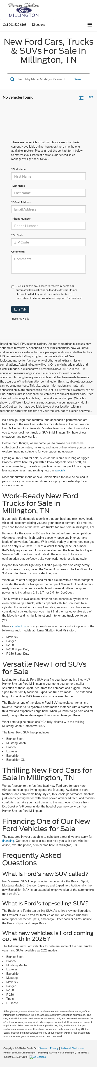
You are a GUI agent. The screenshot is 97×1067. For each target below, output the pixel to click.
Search (78, 79)
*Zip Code (17, 235)
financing (8, 840)
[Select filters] (81, 97)
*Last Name (18, 185)
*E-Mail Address (20, 202)
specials (60, 470)
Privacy (54, 1048)
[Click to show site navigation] (90, 25)
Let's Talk (20, 309)
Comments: (18, 251)
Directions (38, 24)
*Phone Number (21, 218)
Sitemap (43, 1048)
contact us (19, 626)
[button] (14, 24)
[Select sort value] (89, 97)
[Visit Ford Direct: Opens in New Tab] (38, 1056)
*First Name (18, 169)
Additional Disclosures (72, 1048)
